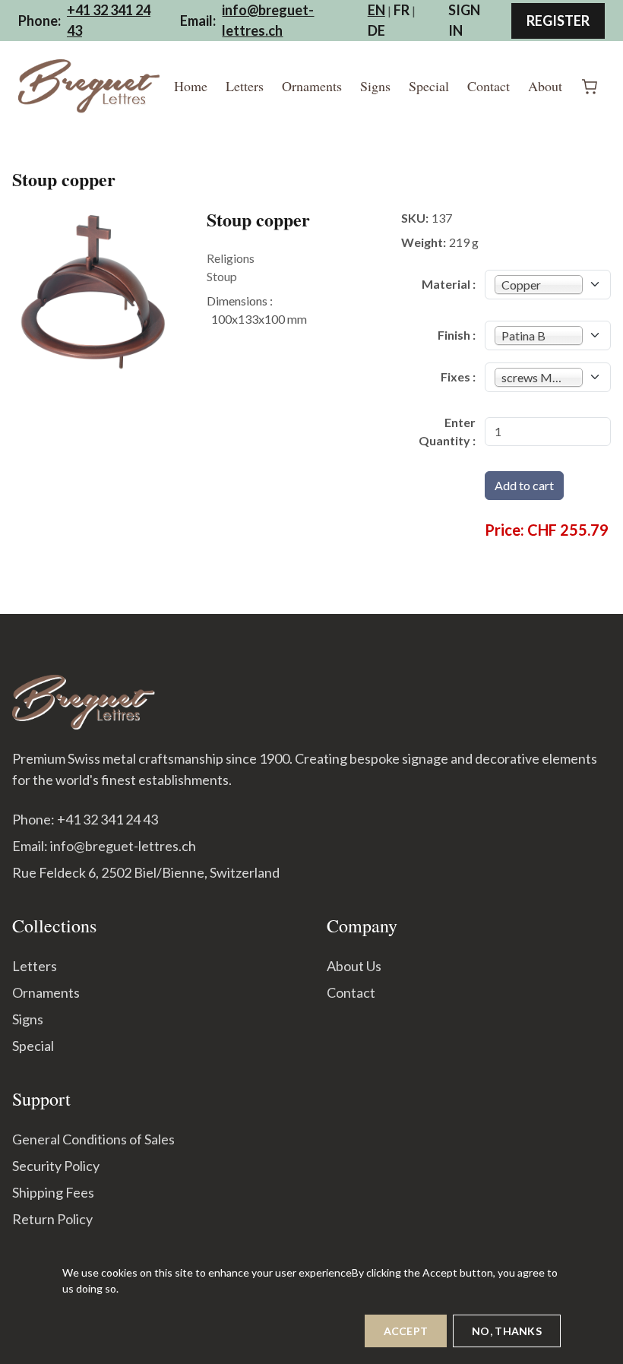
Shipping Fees (53, 1192)
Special (429, 86)
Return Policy (52, 1219)
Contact (488, 86)
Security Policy (56, 1165)
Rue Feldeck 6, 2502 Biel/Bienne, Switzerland (146, 872)
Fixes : (458, 376)
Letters (245, 86)
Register (558, 20)
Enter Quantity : (447, 431)
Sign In (464, 20)
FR (402, 10)
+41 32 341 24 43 (108, 20)
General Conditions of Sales (93, 1139)
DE (376, 30)
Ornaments (312, 86)
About (545, 86)
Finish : (457, 335)
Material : (449, 284)
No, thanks (507, 1330)
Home (190, 86)
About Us (354, 965)
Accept (406, 1330)
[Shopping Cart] (589, 86)
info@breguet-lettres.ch (268, 20)
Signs (375, 86)
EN (376, 10)
